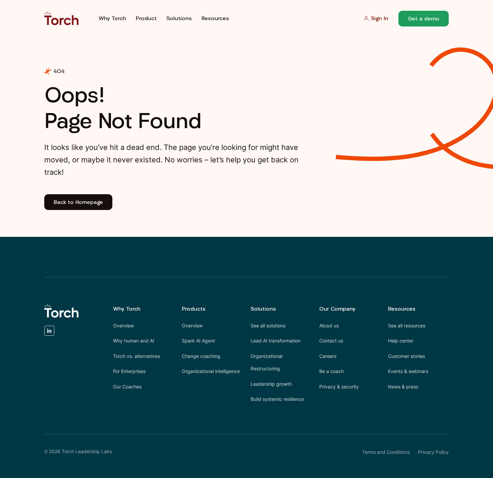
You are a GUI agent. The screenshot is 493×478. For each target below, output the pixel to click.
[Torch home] (61, 311)
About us (329, 325)
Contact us (331, 340)
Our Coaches (127, 386)
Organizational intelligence (211, 371)
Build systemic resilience (277, 399)
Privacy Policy (433, 452)
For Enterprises (129, 371)
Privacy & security (339, 386)
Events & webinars (408, 371)
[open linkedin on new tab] (49, 332)
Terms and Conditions (386, 452)
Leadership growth (271, 384)
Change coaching (201, 356)
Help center (401, 340)
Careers (327, 356)
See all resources (406, 325)
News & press (403, 386)
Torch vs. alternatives (136, 356)
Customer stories (406, 356)
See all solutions (268, 325)
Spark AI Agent (198, 340)
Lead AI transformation (275, 340)
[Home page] (61, 18)
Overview (123, 325)
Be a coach (331, 371)
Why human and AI (133, 340)
